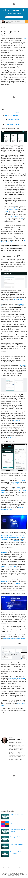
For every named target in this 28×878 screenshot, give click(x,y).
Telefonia (14, 13)
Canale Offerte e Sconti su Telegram (13, 21)
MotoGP (10, 216)
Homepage (5, 867)
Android (23, 480)
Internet (19, 13)
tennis (22, 218)
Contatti (8, 869)
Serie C (6, 211)
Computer (9, 13)
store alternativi (16, 482)
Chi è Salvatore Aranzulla (13, 867)
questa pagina (16, 420)
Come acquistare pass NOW (11, 115)
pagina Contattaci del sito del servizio (17, 678)
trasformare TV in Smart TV (8, 535)
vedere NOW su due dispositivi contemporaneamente (13, 241)
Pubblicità (13, 869)
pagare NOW (23, 365)
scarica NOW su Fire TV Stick (8, 566)
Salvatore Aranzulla (5, 35)
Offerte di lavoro (19, 869)
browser (19, 487)
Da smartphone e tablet (13, 119)
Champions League (13, 209)
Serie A (16, 208)
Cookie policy (11, 870)
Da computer (11, 117)
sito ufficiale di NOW (19, 583)
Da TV (9, 122)
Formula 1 (16, 216)
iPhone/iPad (16, 484)
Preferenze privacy (19, 870)
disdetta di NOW (12, 437)
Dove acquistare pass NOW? (12, 113)
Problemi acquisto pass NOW (12, 124)
